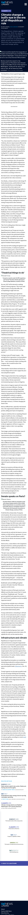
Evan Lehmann (14, 26)
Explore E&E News (6, 911)
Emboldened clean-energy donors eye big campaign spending (13, 796)
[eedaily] (4, 793)
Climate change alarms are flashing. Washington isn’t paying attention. (11, 805)
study (24, 737)
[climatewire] (6, 803)
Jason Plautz (5, 789)
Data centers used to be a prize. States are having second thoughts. (13, 787)
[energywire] (6, 784)
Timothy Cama (5, 799)
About (3, 909)
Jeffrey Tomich (11, 789)
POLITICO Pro (5, 913)
